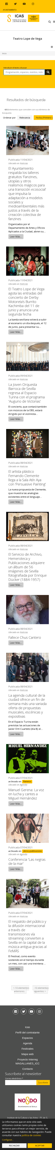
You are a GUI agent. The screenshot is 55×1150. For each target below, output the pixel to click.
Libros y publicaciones (32, 851)
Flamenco (27, 781)
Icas (27, 1027)
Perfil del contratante (27, 1032)
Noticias (24, 163)
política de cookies (31, 1135)
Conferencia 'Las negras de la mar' (26, 861)
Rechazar (14, 1145)
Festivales (27, 1048)
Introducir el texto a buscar (15, 68)
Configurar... (7, 1139)
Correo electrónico (14, 1078)
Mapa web (27, 1054)
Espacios (27, 1038)
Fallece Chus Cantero (24, 637)
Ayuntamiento (10, 10)
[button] (54, 21)
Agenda (23, 784)
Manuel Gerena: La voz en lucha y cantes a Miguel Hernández (26, 794)
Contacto (27, 1068)
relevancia (24, 117)
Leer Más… (16, 236)
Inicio (4, 53)
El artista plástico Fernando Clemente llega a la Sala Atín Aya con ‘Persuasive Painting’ (27, 477)
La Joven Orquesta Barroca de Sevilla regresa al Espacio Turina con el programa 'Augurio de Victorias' (26, 393)
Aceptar (39, 1145)
